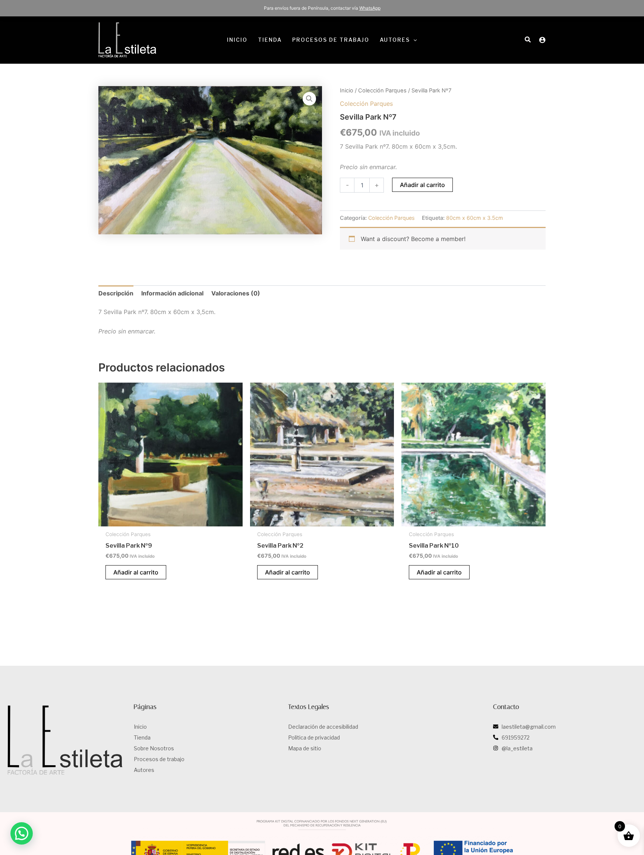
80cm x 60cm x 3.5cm (474, 218)
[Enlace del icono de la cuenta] (542, 40)
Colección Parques (382, 90)
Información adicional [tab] (172, 293)
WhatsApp (370, 8)
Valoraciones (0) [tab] (235, 293)
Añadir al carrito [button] (135, 572)
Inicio (346, 90)
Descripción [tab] (115, 293)
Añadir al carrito (422, 185)
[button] (413, 40)
